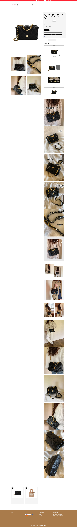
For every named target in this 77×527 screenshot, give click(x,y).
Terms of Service (33, 525)
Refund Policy (40, 525)
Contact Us (40, 515)
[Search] (31, 5)
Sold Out (53, 32)
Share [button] (46, 36)
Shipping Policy (44, 525)
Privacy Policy (36, 525)
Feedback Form (41, 514)
